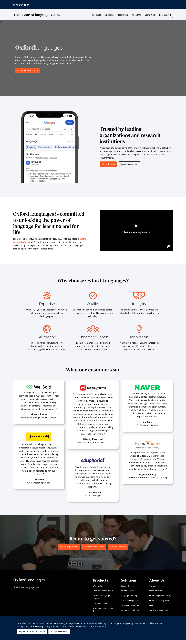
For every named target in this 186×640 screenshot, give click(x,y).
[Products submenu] (102, 14)
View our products (69, 546)
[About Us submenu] (141, 14)
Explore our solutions (93, 546)
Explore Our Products (27, 70)
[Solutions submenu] (114, 14)
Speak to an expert (129, 164)
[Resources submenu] (129, 14)
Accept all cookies (59, 631)
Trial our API (165, 14)
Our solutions (108, 164)
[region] (93, 628)
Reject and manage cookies (32, 631)
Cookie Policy (99, 626)
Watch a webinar (118, 546)
